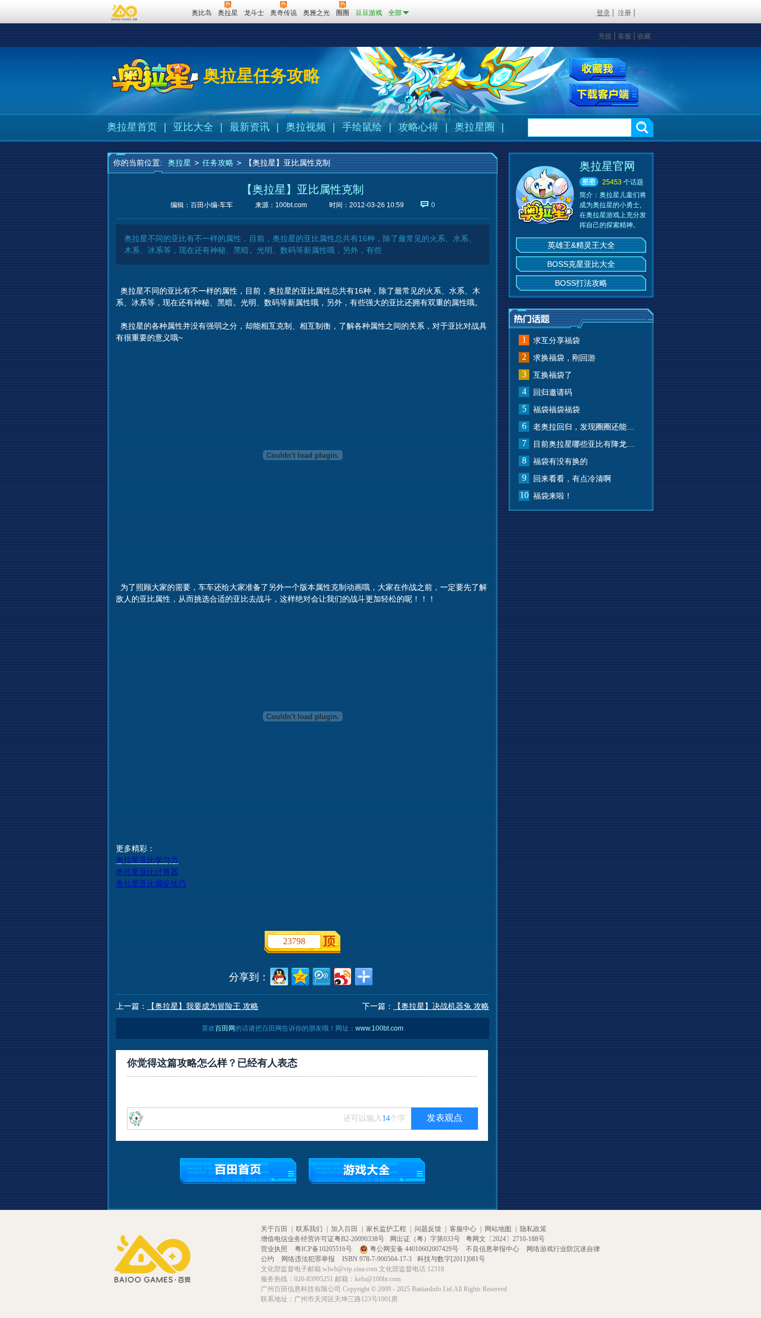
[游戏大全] (367, 1171)
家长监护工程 (386, 1229)
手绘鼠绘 (362, 127)
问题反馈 (427, 1229)
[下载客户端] (603, 95)
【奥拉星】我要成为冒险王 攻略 (202, 1006)
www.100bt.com (379, 1028)
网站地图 (498, 1229)
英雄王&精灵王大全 (581, 245)
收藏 (644, 36)
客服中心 (463, 1229)
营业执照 (275, 1249)
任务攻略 (217, 162)
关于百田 (274, 1229)
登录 (603, 13)
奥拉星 (179, 162)
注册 (624, 13)
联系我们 (309, 1229)
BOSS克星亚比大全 (581, 264)
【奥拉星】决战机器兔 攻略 (441, 1006)
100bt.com (291, 205)
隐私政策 (533, 1229)
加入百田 (344, 1229)
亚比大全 (193, 127)
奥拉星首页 (132, 127)
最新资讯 (250, 127)
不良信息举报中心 (493, 1249)
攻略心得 (418, 127)
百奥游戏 (125, 12)
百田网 (167, 11)
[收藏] (597, 69)
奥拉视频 (306, 127)
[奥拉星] (155, 76)
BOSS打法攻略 (581, 283)
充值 (605, 36)
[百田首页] (238, 1171)
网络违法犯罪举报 (308, 1259)
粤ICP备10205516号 (324, 1249)
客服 (624, 36)
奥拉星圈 (475, 127)
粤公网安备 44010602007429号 (414, 1249)
